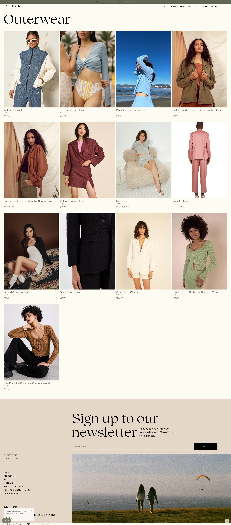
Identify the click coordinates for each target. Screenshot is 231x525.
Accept (11, 517)
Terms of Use (12, 493)
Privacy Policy (13, 486)
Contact (9, 482)
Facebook (10, 455)
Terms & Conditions (17, 489)
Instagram (11, 458)
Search (205, 6)
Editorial (10, 475)
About (8, 472)
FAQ (6, 479)
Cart (225, 6)
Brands (182, 6)
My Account (216, 6)
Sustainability (193, 6)
